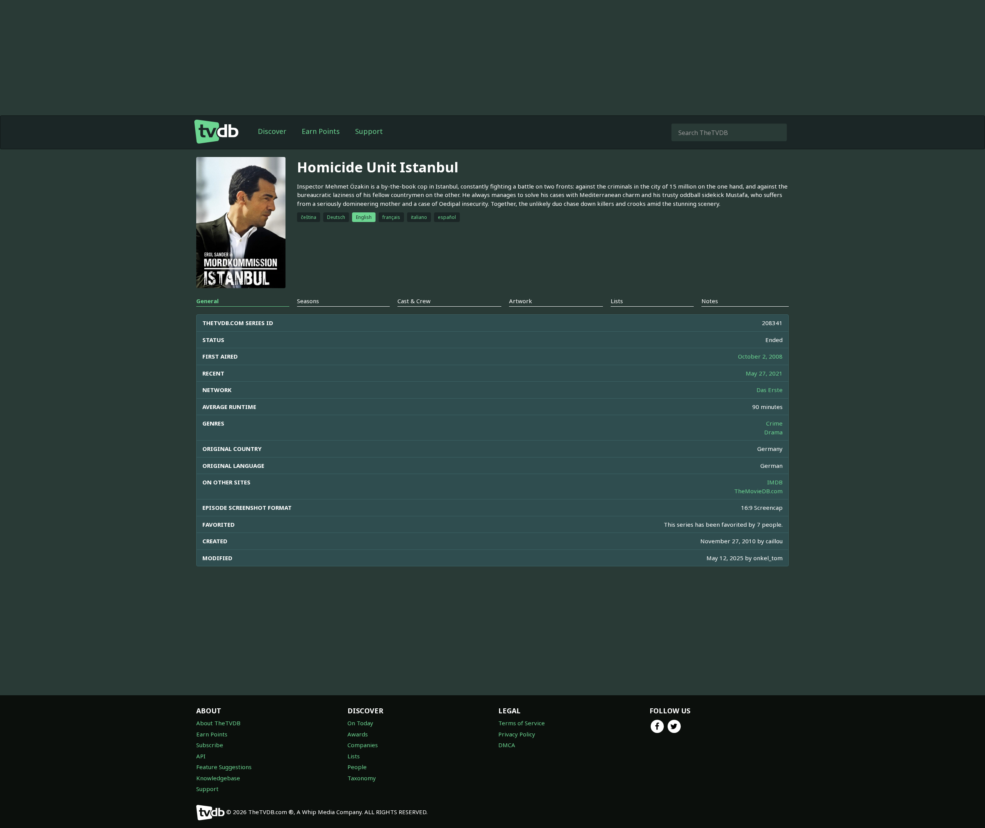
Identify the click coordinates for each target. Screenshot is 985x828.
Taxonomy (361, 778)
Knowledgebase (218, 778)
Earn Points (321, 131)
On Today (360, 723)
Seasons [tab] (308, 301)
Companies (362, 745)
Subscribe (209, 745)
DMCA (506, 745)
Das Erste (769, 390)
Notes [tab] (709, 301)
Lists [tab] (617, 301)
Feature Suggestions (224, 767)
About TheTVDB (218, 723)
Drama (773, 432)
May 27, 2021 (764, 373)
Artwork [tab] (520, 301)
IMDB (775, 482)
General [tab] (207, 301)
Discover (272, 131)
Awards (357, 734)
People (357, 767)
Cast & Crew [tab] (414, 301)
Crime (774, 423)
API (200, 756)
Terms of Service (521, 723)
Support (369, 131)
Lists (353, 756)
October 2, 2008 (760, 356)
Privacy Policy (516, 734)
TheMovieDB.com (758, 491)
